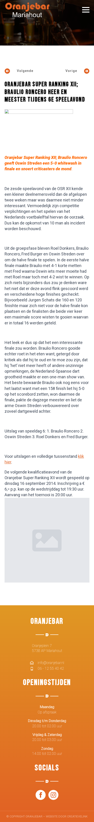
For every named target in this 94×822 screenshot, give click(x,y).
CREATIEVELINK (77, 816)
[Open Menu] (85, 9)
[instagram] (53, 795)
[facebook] (41, 795)
